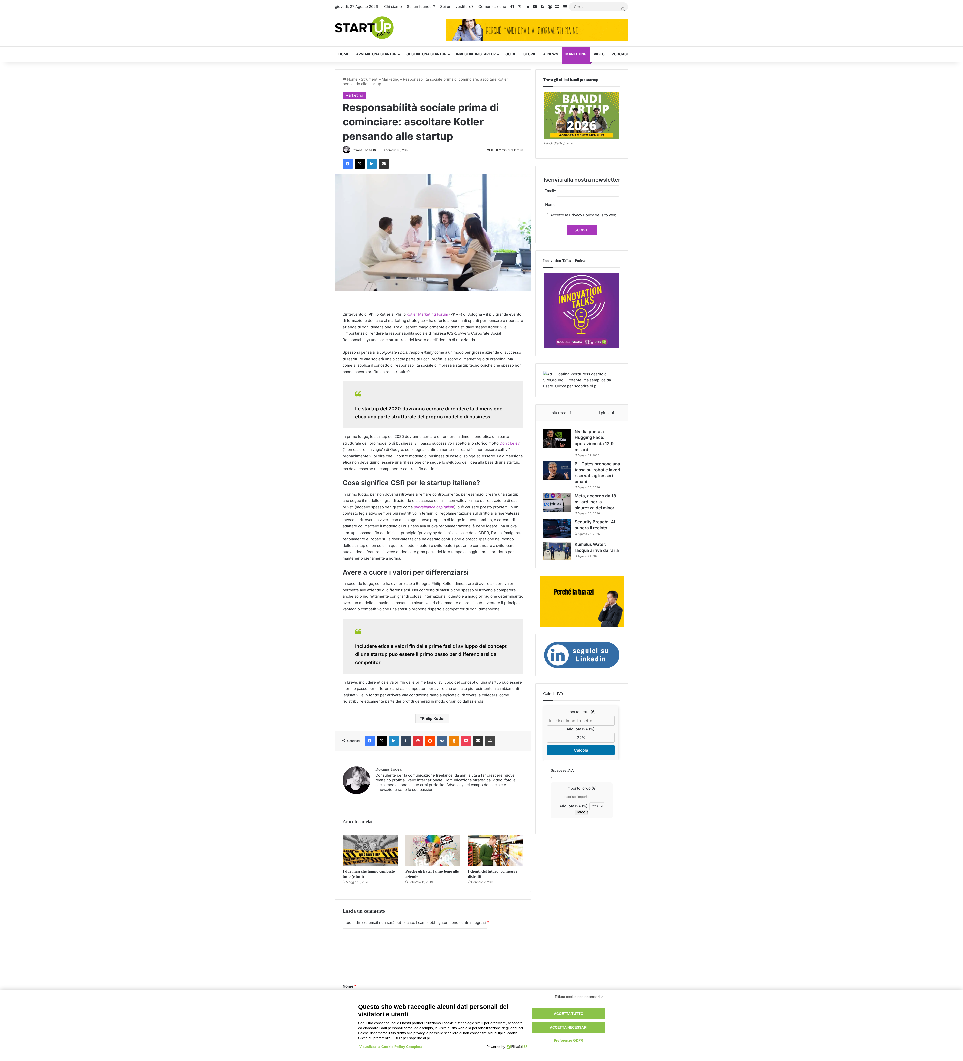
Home (343, 54)
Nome (349, 986)
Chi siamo (393, 6)
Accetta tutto (568, 1014)
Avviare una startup (376, 54)
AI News (550, 54)
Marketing (576, 54)
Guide (510, 54)
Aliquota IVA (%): (581, 729)
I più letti (606, 412)
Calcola (581, 750)
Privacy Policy (581, 215)
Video (599, 54)
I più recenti (560, 412)
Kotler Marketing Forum (427, 314)
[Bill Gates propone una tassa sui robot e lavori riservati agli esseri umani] (557, 470)
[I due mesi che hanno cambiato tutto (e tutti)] (370, 850)
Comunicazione (492, 6)
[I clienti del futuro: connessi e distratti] (495, 850)
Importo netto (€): (581, 711)
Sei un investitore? (456, 6)
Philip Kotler (433, 718)
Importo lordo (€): (582, 788)
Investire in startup (476, 54)
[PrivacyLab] (516, 1046)
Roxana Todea (362, 150)
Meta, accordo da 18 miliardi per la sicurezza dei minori (595, 501)
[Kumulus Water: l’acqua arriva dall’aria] (557, 551)
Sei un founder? (421, 6)
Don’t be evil (511, 443)
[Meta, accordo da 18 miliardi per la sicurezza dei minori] (557, 502)
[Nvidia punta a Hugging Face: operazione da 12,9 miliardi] (557, 438)
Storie (529, 54)
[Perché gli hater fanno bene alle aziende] (432, 850)
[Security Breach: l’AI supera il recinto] (557, 528)
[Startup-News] (364, 28)
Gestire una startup (426, 54)
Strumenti (369, 79)
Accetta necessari (568, 1027)
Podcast (620, 54)
